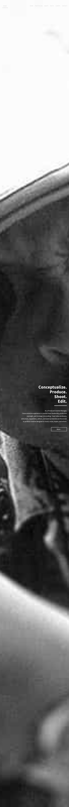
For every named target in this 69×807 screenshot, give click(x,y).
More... (59, 429)
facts (52, 6)
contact (64, 6)
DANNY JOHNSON (5, 6)
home (31, 6)
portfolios (38, 6)
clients (58, 6)
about (46, 6)
